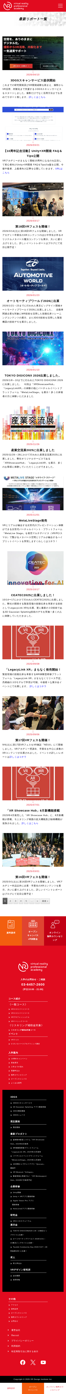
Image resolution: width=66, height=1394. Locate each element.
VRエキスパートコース (20, 1013)
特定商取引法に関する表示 (24, 1351)
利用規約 (15, 1346)
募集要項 (14, 1063)
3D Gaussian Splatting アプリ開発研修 (29, 1107)
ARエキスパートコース (20, 1009)
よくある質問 (16, 1083)
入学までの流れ (17, 1067)
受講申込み (15, 1071)
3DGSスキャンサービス (22, 1103)
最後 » (45, 901)
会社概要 (16, 1276)
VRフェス (15, 1040)
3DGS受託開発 (19, 1111)
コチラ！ (53, 541)
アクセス (14, 1305)
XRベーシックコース (19, 1021)
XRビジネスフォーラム (22, 1221)
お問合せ (14, 1321)
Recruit (15, 1335)
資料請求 (14, 1309)
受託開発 (16, 1127)
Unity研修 (17, 1192)
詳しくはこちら (37, 97)
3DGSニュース (19, 1115)
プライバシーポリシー (22, 1340)
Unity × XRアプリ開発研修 (24, 1196)
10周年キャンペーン (19, 1059)
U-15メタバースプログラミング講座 (25, 1044)
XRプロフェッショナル (20, 1017)
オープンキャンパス (19, 1079)
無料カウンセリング (19, 1075)
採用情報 (16, 1280)
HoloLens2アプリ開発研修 (24, 1209)
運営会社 (15, 1330)
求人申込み (17, 1263)
